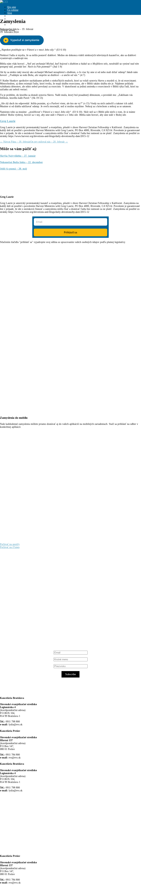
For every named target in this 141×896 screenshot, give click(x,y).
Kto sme (11, 7)
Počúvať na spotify (10, 544)
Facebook (18, 595)
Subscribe (70, 674)
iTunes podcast (21, 630)
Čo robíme (12, 10)
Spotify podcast (21, 627)
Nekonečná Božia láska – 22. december (21, 162)
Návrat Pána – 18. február (15, 141)
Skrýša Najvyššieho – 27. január (18, 155)
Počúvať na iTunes (9, 547)
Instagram (18, 624)
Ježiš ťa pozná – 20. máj (13, 168)
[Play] (22, 40)
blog (9, 13)
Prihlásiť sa (70, 232)
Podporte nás (14, 24)
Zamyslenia (13, 16)
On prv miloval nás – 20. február (49, 141)
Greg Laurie (7, 121)
